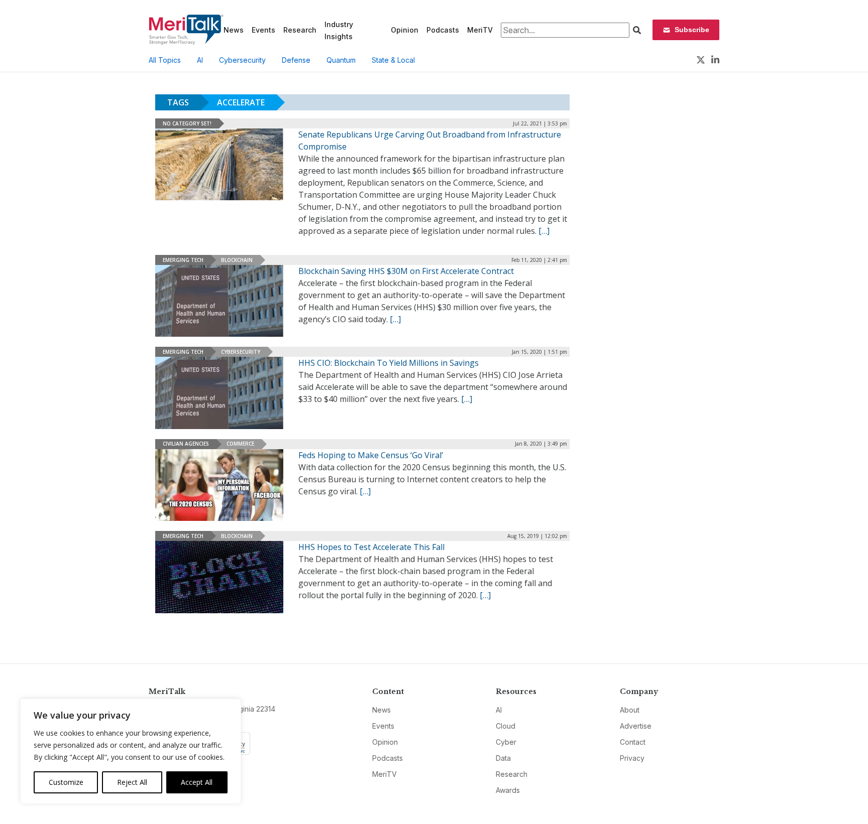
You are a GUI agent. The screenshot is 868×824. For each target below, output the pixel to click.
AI (200, 60)
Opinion (404, 30)
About (629, 710)
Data (503, 758)
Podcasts (442, 30)
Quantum (341, 60)
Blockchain (237, 259)
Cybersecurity (242, 60)
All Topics (165, 60)
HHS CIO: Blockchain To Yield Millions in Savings (388, 362)
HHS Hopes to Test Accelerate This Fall (371, 547)
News (234, 30)
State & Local (393, 60)
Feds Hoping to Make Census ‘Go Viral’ (370, 455)
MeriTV (480, 30)
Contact (632, 742)
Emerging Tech (183, 259)
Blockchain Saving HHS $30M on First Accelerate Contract (406, 271)
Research (299, 30)
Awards (508, 790)
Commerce (240, 443)
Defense (296, 60)
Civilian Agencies (186, 443)
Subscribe (692, 30)
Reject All (132, 782)
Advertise (636, 726)
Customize (66, 782)
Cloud (505, 726)
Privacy (632, 758)
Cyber (506, 742)
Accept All (196, 782)
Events (263, 30)
